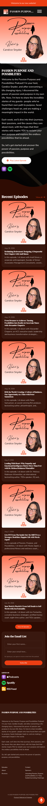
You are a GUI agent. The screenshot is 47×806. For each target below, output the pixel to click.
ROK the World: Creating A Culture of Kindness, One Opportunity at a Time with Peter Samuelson (23, 394)
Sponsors (28, 770)
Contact (27, 767)
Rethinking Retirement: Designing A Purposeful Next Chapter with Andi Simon (23, 252)
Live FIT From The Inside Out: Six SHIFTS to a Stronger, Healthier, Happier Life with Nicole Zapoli (22, 537)
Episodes (4, 767)
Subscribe (23, 663)
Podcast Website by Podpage (23, 797)
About (4, 770)
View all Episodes (23, 627)
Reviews (4, 774)
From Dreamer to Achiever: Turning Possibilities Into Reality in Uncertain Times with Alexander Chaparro (22, 323)
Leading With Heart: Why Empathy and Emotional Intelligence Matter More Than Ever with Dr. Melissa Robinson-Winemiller (23, 465)
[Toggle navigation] (39, 11)
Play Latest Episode (18, 160)
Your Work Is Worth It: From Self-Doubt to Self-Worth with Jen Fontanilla (23, 607)
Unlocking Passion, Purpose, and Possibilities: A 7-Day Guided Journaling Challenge (34, 776)
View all (39, 197)
